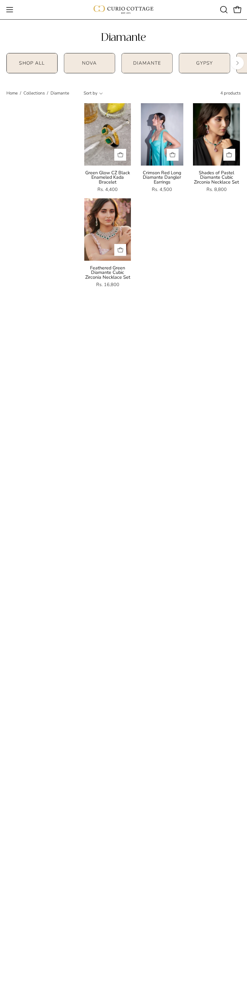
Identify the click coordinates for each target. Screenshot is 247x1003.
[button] (223, 9)
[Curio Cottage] (123, 9)
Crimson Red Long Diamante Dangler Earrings (162, 177)
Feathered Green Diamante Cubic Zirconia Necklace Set (107, 272)
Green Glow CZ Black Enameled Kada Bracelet (107, 177)
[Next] (237, 63)
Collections (34, 93)
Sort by (90, 93)
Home (12, 93)
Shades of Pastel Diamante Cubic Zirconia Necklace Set (216, 177)
